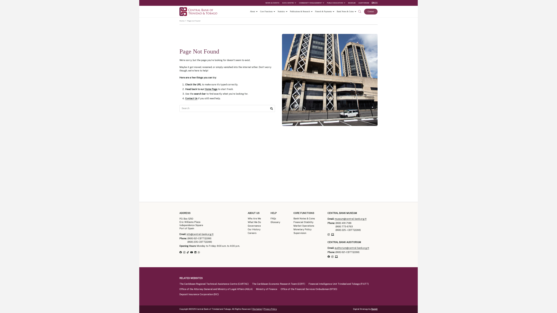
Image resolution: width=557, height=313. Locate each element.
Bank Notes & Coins (304, 218)
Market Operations (303, 225)
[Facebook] (180, 252)
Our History (254, 229)
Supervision (299, 233)
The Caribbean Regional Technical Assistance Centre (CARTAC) (214, 284)
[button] (360, 11)
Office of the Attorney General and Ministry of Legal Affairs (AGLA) (216, 289)
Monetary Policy (302, 229)
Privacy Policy (270, 309)
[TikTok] (188, 252)
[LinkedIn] (195, 252)
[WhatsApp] (199, 252)
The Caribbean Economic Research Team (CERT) (278, 284)
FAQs (273, 218)
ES (376, 3)
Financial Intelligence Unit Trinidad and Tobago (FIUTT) (339, 284)
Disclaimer (257, 309)
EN (373, 3)
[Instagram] (184, 252)
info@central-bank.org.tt (200, 234)
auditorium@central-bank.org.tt (352, 248)
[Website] (332, 234)
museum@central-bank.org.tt (351, 219)
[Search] (271, 108)
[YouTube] (191, 252)
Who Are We (254, 218)
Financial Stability (303, 222)
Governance (254, 225)
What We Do (254, 222)
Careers (252, 233)
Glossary (275, 222)
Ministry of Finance (266, 289)
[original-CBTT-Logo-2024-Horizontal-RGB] (198, 11)
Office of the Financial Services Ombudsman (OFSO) (309, 289)
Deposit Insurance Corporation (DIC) (199, 294)
